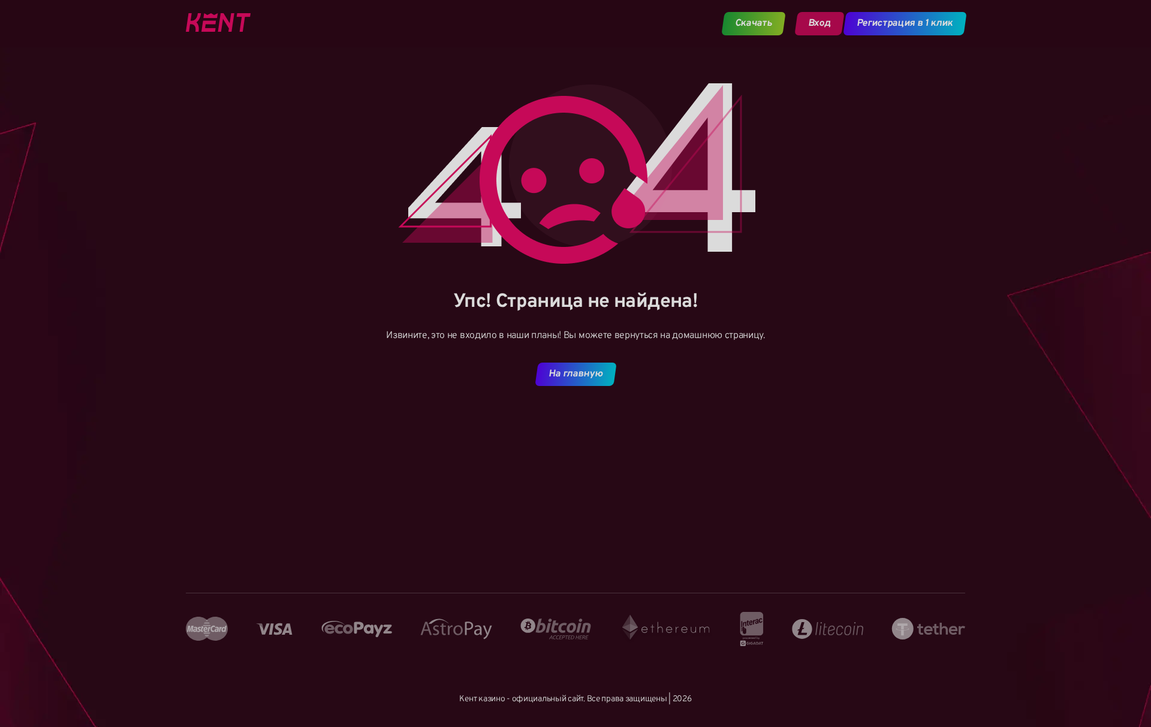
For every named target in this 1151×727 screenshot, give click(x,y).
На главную (575, 374)
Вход (819, 23)
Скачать (753, 23)
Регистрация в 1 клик (905, 23)
